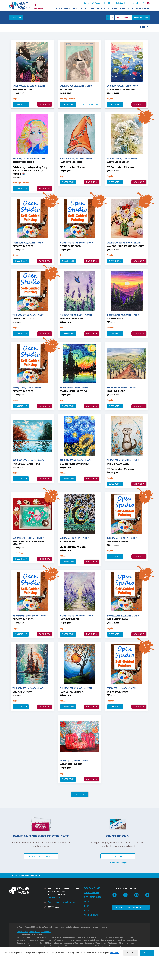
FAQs (114, 8)
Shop (122, 8)
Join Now (118, 856)
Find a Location (120, 3)
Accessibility (46, 932)
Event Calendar (92, 888)
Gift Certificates (100, 8)
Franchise (107, 3)
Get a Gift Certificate (41, 856)
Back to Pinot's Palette (92, 3)
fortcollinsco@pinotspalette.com (61, 902)
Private (141, 17)
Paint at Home (143, 8)
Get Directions (54, 897)
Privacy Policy (34, 932)
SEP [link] (143, 28)
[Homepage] (26, 890)
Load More (79, 794)
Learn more (114, 953)
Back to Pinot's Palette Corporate (26, 875)
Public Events (63, 8)
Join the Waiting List (90, 104)
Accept (147, 953)
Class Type (16, 17)
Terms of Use (22, 932)
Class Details (21, 104)
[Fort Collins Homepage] (20, 6)
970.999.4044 (53, 907)
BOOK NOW (44, 104)
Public (123, 17)
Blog (130, 8)
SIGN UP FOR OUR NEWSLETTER (130, 907)
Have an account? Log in (118, 863)
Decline (131, 953)
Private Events (81, 8)
